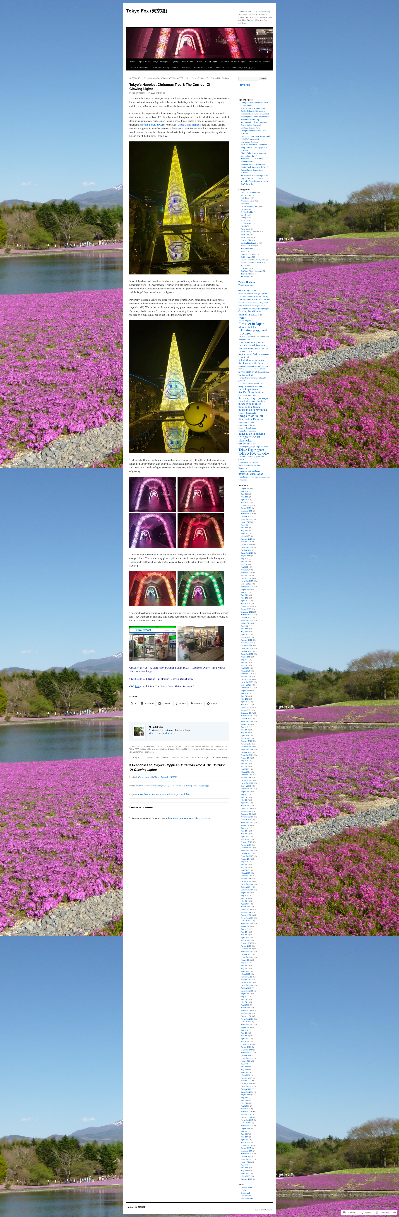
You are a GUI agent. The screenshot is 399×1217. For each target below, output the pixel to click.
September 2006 (247, 1159)
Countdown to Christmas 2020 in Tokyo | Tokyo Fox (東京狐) (164, 794)
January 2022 (246, 642)
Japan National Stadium (251, 345)
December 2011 (247, 982)
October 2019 (246, 718)
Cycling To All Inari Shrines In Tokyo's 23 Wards (250, 314)
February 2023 (246, 606)
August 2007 (246, 1128)
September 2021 (247, 654)
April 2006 (245, 1173)
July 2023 (244, 592)
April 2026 (245, 499)
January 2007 (246, 1148)
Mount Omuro (258, 368)
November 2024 (247, 547)
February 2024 (246, 572)
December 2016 (247, 814)
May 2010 (245, 1035)
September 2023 (247, 586)
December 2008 (247, 1083)
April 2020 (245, 701)
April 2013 (245, 937)
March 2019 (245, 738)
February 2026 (246, 505)
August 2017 (246, 791)
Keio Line (264, 348)
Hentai (199, 61)
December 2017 (247, 780)
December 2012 (247, 948)
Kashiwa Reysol (254, 348)
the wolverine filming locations (251, 401)
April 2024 (245, 567)
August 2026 (246, 488)
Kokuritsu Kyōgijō (245, 351)
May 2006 (245, 1170)
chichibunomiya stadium (256, 305)
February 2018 (246, 774)
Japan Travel (144, 61)
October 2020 (246, 685)
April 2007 (245, 1139)
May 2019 (245, 732)
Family (243, 217)
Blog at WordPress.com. (264, 1209)
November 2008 (247, 1086)
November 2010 (247, 1019)
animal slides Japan (247, 299)
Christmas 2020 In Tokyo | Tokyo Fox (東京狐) (157, 777)
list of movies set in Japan (250, 362)
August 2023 (246, 589)
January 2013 (246, 946)
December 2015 (247, 847)
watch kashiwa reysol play (248, 477)
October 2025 (246, 516)
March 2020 (245, 704)
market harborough (259, 365)
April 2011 (245, 1005)
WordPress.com (247, 1198)
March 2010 (245, 1041)
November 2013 (247, 917)
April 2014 (245, 903)
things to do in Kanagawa (250, 419)
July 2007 (244, 1131)
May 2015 (245, 867)
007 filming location (247, 290)
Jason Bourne (242, 348)
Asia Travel (245, 198)
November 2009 (247, 1052)
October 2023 (246, 583)
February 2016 (246, 842)
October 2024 (246, 550)
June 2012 (245, 965)
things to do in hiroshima (252, 410)
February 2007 (246, 1145)
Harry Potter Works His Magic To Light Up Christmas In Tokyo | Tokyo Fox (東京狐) (173, 785)
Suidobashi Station (184, 749)
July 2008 (244, 1097)
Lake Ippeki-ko (263, 354)
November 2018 (247, 749)
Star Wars (186, 67)
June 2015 (245, 864)
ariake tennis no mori (246, 302)
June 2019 (245, 729)
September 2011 (247, 990)
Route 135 (242, 383)
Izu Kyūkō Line (244, 339)
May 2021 (245, 665)
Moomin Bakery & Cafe (152, 124)
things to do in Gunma (249, 406)
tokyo (253, 443)
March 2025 (245, 536)
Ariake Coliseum (263, 299)
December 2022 (247, 612)
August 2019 (246, 724)
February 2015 (246, 875)
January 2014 (246, 912)
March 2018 (245, 772)
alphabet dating (260, 296)
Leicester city (244, 357)
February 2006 (246, 1179)
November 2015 (247, 850)
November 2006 (247, 1153)
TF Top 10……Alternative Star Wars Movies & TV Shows (154, 78)
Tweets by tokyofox (245, 285)
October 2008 (246, 1089)
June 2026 (245, 494)
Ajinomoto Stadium (245, 296)
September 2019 (247, 721)
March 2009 (245, 1075)
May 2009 (245, 1069)
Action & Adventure (248, 192)
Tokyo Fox (244, 84)
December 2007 (247, 1117)
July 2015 (244, 861)
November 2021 (247, 648)
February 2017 (246, 808)
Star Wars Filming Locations (166, 67)
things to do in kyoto (246, 422)
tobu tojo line (244, 443)
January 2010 (246, 1047)
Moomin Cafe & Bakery (165, 749)
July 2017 (244, 794)
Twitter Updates (246, 282)
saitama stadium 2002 (255, 383)
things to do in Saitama (251, 433)
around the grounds (261, 302)
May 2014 (245, 901)
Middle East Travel (248, 245)
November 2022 (247, 614)
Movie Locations (247, 248)
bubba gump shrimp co (191, 746)
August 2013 (246, 926)
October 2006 (246, 1156)
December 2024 (247, 544)
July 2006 (244, 1165)
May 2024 (245, 564)
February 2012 (246, 976)
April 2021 (245, 668)
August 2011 (246, 993)
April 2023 (245, 600)
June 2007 (245, 1134)
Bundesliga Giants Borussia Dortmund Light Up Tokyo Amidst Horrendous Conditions (255, 139)
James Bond (199, 67)
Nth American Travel (248, 254)
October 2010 (246, 1021)
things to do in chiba (249, 403)
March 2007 (245, 1142)
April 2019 (245, 735)
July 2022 (244, 626)
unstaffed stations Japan (250, 473)
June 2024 (245, 561)
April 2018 (245, 769)
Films (243, 220)
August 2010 (246, 1027)
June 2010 (245, 1033)
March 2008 (245, 1108)
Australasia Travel (247, 200)
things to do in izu (250, 415)
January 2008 (246, 1114)
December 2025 (247, 510)
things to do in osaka (247, 430)
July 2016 (244, 828)
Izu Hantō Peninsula (247, 336)
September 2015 (247, 856)
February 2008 (246, 1111)
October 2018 (246, 752)
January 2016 (246, 845)
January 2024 (246, 575)
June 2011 (245, 999)
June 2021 (245, 662)
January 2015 (246, 878)
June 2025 (245, 527)
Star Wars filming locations (250, 392)
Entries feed (245, 1193)
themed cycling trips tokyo (253, 398)
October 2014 (246, 887)
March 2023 (245, 603)
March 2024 (245, 569)
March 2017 (245, 805)
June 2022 (245, 628)
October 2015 (246, 853)
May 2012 (245, 968)
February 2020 (246, 707)
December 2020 (247, 679)
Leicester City (222, 67)
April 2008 (245, 1106)
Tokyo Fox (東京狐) (146, 10)
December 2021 (247, 645)
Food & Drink (187, 61)
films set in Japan (251, 323)
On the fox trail (245, 374)
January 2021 (246, 676)
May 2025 (245, 530)
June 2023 (245, 595)
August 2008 (246, 1094)
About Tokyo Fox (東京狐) (243, 67)
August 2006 (246, 1162)
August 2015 (246, 859)
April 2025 (245, 533)
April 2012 (245, 971)
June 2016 (245, 830)
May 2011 (245, 1002)
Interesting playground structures (252, 331)
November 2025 (247, 513)
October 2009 (246, 1055)
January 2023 (246, 609)
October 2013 (246, 920)
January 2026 (246, 508)
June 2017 (245, 797)
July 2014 (244, 895)
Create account (246, 1187)
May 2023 (245, 597)
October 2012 (246, 954)
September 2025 (247, 519)
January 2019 (246, 743)
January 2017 (246, 811)
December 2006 (247, 1150)
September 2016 (247, 822)
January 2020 (246, 710)
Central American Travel (250, 206)
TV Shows (245, 276)
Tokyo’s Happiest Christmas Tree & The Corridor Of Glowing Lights (169, 86)
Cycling (175, 61)
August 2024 (246, 555)
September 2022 (247, 620)
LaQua (143, 749)
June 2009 (245, 1066)
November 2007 (247, 1120)
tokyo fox (247, 453)
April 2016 (245, 836)
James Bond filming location (251, 342)
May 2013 (245, 934)
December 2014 (247, 881)
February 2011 (246, 1010)
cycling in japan (263, 308)
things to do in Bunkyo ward (204, 749)
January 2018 (246, 777)
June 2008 (245, 1100)
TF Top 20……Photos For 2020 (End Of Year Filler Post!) (204, 78)
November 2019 (247, 715)
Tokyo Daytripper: (161, 61)
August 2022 (246, 623)
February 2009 (246, 1077)
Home (132, 61)
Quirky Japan (211, 61)
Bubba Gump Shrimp (188, 124)
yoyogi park (242, 480)
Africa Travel (246, 195)
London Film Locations (140, 67)
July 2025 (244, 525)
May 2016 (245, 833)
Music (243, 251)
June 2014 (245, 898)
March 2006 (245, 1176)
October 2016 (246, 819)
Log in (243, 1190)
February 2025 (246, 539)
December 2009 (247, 1049)
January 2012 (246, 979)
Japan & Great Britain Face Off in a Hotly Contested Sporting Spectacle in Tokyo (254, 147)
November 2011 (247, 985)
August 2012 (246, 960)
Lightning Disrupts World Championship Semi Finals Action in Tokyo (253, 130)
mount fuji (248, 369)
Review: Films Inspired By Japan (253, 259)
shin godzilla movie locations (250, 386)
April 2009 (245, 1072)
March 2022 (245, 637)
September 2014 (247, 889)
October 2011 (246, 988)
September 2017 (247, 788)
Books (243, 203)
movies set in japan (247, 371)
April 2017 (245, 802)
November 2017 (247, 783)
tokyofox (161, 92)
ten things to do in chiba (247, 395)
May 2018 (245, 766)
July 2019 (244, 727)
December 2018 (247, 746)
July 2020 (244, 693)
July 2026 (244, 491)
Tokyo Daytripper (261, 446)
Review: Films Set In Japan (233, 61)
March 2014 (245, 906)
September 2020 (247, 687)
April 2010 (245, 1038)
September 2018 (247, 755)
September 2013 (247, 923)
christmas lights (208, 746)
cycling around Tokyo (247, 308)
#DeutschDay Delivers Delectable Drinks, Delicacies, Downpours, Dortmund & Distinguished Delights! (255, 111)
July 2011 (244, 996)
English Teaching (247, 212)
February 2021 (246, 673)
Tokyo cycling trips (246, 446)
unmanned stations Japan (249, 471)
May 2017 (245, 800)
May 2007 (245, 1136)
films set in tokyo (247, 327)
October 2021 (246, 651)
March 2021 (245, 670)
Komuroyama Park (247, 354)
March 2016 (245, 839)
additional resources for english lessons (252, 293)
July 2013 (244, 929)
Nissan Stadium (263, 372)
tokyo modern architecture (248, 462)
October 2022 (246, 617)
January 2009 (246, 1080)
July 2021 (244, 659)
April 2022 (245, 634)
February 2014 (246, 909)
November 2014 (247, 884)
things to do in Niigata (247, 428)
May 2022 (245, 631)
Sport (210, 67)
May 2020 (245, 699)
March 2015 (245, 873)
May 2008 (245, 1103)
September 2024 (247, 553)
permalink (149, 751)
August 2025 (246, 522)
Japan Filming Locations (260, 61)
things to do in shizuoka (249, 438)
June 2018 (245, 763)
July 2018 (244, 760)
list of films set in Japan (251, 360)
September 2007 (247, 1125)
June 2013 (245, 932)
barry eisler (242, 305)
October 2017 (246, 786)
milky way (151, 749)
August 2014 (246, 892)
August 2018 (246, 757)
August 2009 (246, 1061)
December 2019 (247, 713)
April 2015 (245, 870)
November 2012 (247, 951)
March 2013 (245, 940)
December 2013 (247, 915)
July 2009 (244, 1063)
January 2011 (246, 1013)
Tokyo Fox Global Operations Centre (251, 458)
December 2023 (247, 578)
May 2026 (245, 496)
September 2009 (247, 1058)
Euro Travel (245, 214)
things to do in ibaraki (247, 413)
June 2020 (245, 696)
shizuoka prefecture (248, 389)
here (137, 667)
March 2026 (245, 502)
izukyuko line (263, 336)
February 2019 (246, 741)
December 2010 (247, 1016)
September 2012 (247, 957)
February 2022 (246, 640)
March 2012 (245, 974)
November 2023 (247, 581)
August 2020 (246, 690)
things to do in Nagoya (246, 425)
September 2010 (247, 1024)
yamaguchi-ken (264, 477)
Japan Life (154, 746)
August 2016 (246, 825)
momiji (241, 368)
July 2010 (244, 1030)
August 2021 (246, 656)
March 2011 (245, 1007)
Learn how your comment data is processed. (189, 817)
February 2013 (246, 943)
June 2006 (245, 1167)
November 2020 (247, 682)
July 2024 (244, 558)
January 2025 (246, 541)
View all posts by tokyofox (162, 733)
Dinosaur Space (244, 320)
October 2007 (246, 1122)
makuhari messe (244, 366)
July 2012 (244, 962)
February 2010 (246, 1044)
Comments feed (246, 1195)
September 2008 (247, 1092)
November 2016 (247, 816)
